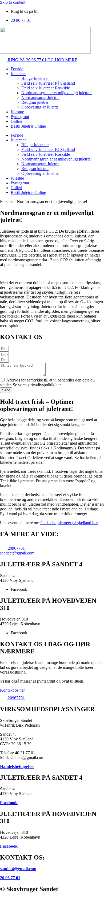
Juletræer (18, 73)
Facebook (9, 802)
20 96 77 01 (10, 877)
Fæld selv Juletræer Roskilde (45, 88)
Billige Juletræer (35, 78)
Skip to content (12, 2)
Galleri (16, 121)
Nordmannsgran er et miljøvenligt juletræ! (56, 92)
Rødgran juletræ (35, 102)
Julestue (17, 112)
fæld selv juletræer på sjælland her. (69, 522)
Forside (17, 69)
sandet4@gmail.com (18, 868)
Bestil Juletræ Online (28, 126)
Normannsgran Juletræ (40, 97)
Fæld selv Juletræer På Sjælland (48, 83)
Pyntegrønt (20, 116)
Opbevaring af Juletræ (40, 107)
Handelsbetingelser (17, 766)
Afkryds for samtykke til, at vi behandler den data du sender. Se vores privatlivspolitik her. (47, 382)
